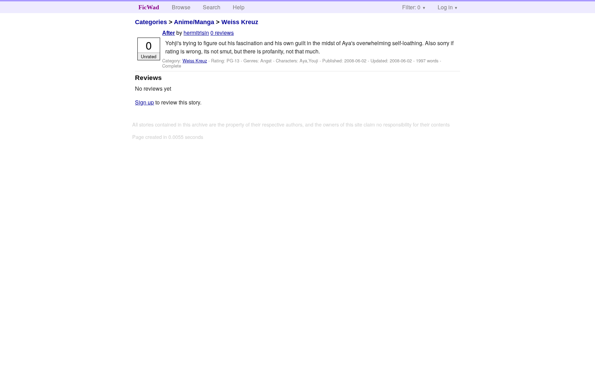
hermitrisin (196, 33)
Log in (445, 7)
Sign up (144, 102)
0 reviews (222, 33)
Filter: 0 (411, 7)
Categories (151, 22)
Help (238, 7)
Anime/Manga (194, 22)
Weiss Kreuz (239, 22)
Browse (181, 7)
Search (211, 7)
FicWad (148, 7)
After (168, 33)
